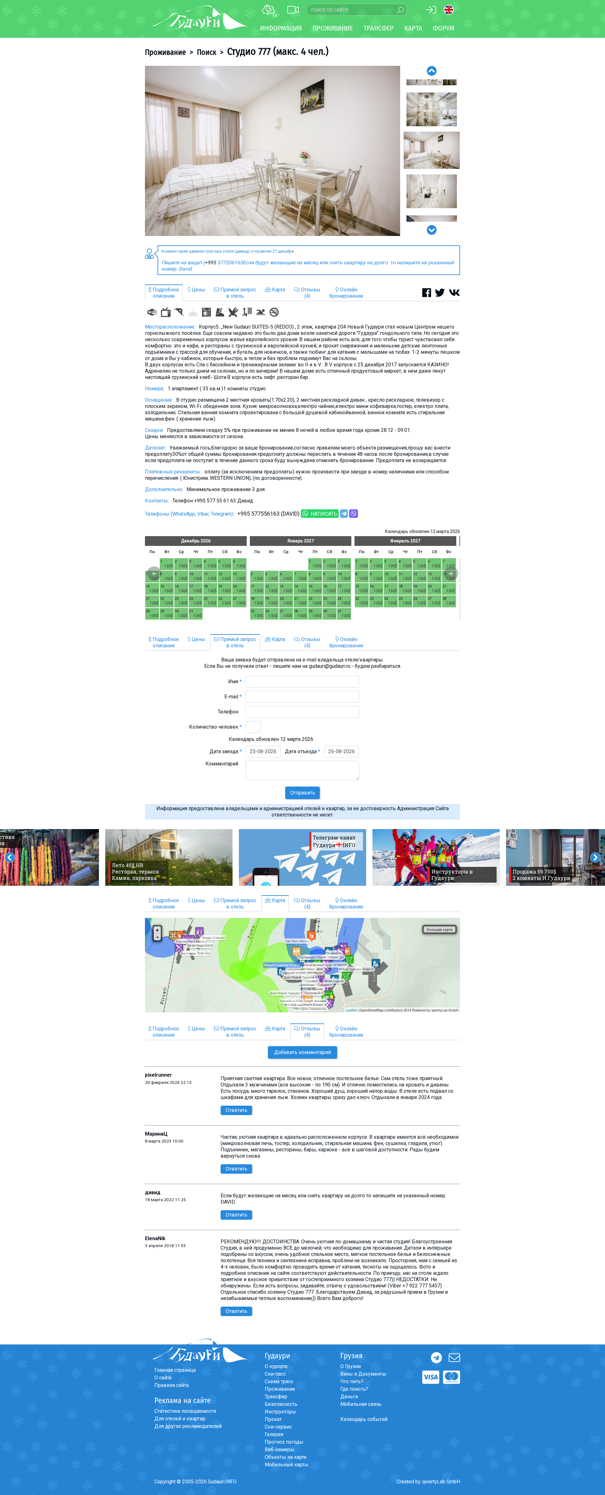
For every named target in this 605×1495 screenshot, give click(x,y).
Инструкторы (280, 1412)
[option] (272, 151)
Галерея (274, 1434)
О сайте (163, 1378)
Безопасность (281, 1404)
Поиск (206, 52)
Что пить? (351, 1381)
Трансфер (276, 1397)
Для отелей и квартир (179, 1419)
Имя (235, 681)
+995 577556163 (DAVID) (268, 513)
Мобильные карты (286, 1465)
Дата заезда (226, 751)
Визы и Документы (363, 1374)
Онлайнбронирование (346, 293)
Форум (444, 28)
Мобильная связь (361, 1404)
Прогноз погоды (284, 1442)
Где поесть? (354, 1389)
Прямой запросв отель (237, 293)
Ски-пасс (275, 1374)
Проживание (165, 52)
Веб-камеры (279, 1449)
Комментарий (223, 764)
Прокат (273, 1419)
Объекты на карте (286, 1457)
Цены (197, 290)
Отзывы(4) (310, 293)
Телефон (230, 712)
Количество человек (215, 727)
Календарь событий (364, 1419)
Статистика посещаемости (185, 1411)
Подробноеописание (165, 293)
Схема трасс (279, 1381)
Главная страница (175, 1370)
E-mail (233, 697)
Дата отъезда (302, 751)
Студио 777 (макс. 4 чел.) (277, 51)
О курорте (276, 1366)
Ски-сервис (278, 1427)
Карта (413, 28)
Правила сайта (171, 1385)
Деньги (349, 1397)
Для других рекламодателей (188, 1426)
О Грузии (350, 1366)
